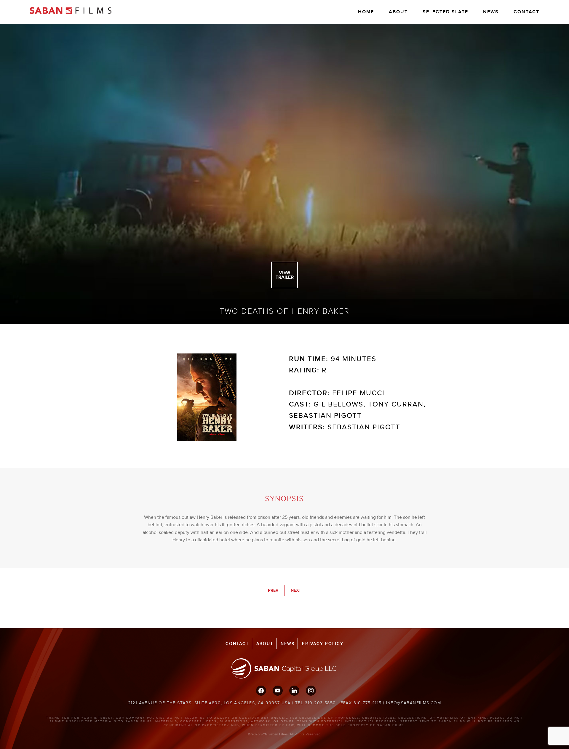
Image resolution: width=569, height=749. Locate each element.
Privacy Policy (322, 643)
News (491, 12)
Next (296, 590)
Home (366, 12)
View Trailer (285, 275)
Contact (526, 12)
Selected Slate (445, 12)
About (398, 12)
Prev (273, 590)
